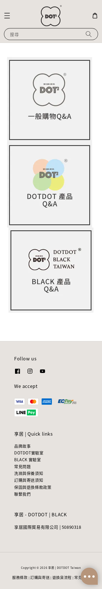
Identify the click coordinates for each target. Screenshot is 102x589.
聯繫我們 (22, 494)
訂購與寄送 (40, 577)
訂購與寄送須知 (28, 480)
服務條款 (20, 577)
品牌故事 (22, 446)
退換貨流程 (62, 577)
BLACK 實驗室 (27, 459)
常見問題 (22, 466)
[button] (7, 15)
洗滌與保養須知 (28, 473)
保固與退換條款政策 (32, 487)
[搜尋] (89, 33)
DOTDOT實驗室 (28, 453)
